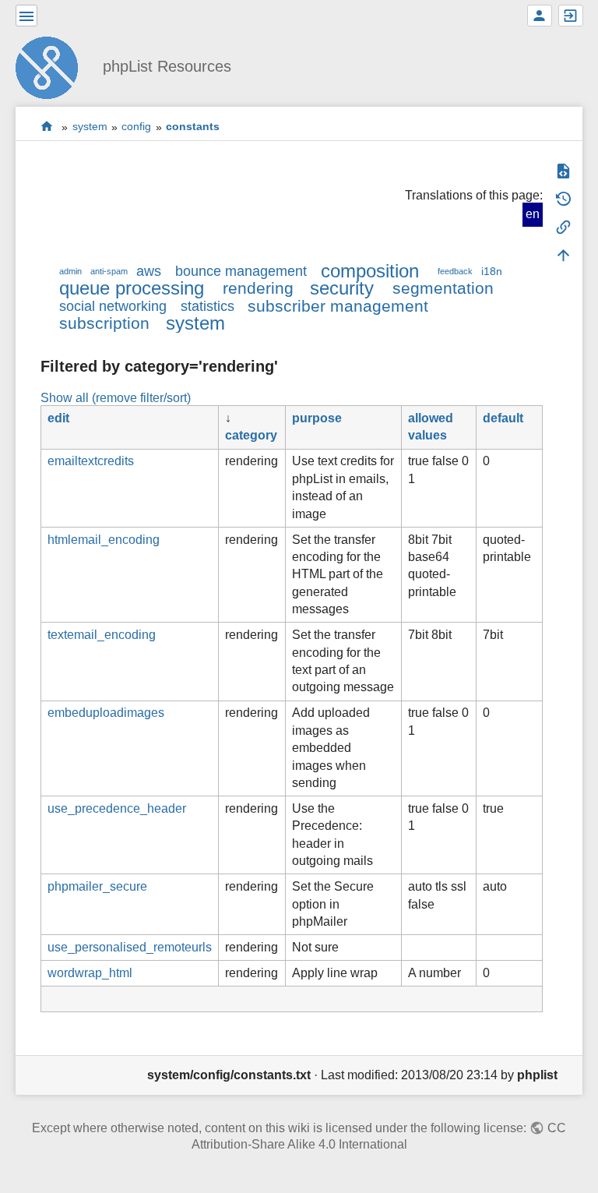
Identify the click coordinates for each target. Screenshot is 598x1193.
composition (370, 270)
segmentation (443, 288)
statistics (207, 306)
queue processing (131, 287)
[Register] (539, 15)
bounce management (241, 271)
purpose (317, 418)
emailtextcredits (90, 461)
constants (193, 127)
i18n (491, 271)
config (136, 127)
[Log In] (570, 15)
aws (148, 271)
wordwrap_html (89, 972)
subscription (104, 323)
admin (70, 271)
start (47, 126)
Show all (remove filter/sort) (115, 397)
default (503, 418)
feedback (455, 271)
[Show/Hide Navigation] (26, 15)
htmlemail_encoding (103, 539)
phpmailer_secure (97, 886)
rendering (258, 288)
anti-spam (109, 271)
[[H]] (53, 65)
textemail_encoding (101, 634)
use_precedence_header (116, 808)
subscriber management (338, 306)
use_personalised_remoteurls (129, 947)
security (342, 287)
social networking (113, 306)
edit (58, 418)
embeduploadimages (105, 712)
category (251, 435)
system (89, 127)
